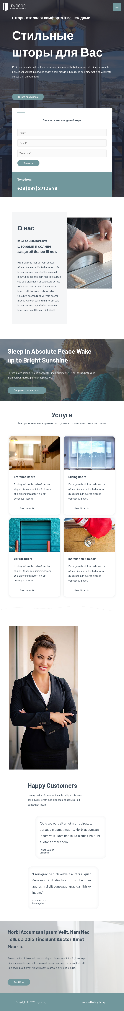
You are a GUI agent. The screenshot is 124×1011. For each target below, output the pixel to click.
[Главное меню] (117, 7)
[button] (28, 97)
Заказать (28, 163)
